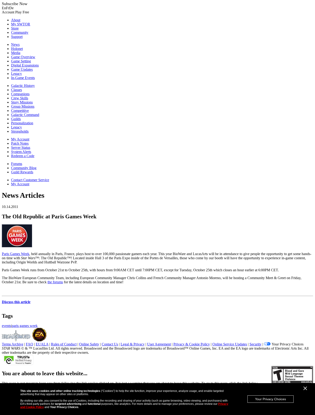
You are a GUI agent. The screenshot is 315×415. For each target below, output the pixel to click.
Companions (20, 94)
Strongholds (20, 131)
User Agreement (159, 344)
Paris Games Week (15, 254)
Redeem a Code (22, 156)
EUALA (42, 344)
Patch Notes (20, 143)
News (15, 44)
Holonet (17, 49)
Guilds (16, 119)
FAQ (29, 344)
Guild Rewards (22, 172)
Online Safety (89, 344)
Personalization (22, 123)
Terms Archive (12, 344)
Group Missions (22, 106)
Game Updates (22, 69)
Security (256, 344)
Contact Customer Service (30, 180)
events (6, 326)
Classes (16, 90)
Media (15, 53)
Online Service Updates (229, 344)
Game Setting (21, 61)
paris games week (25, 326)
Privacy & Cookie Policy (191, 344)
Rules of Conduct (64, 344)
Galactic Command (25, 115)
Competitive (20, 111)
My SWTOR (20, 24)
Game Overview (23, 57)
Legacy (16, 74)
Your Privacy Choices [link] (287, 344)
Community (19, 32)
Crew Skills (19, 98)
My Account (20, 139)
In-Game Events (23, 78)
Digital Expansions (25, 65)
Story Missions (22, 102)
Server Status (20, 148)
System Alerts (21, 152)
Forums (16, 164)
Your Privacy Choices (270, 399)
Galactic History (23, 86)
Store (15, 28)
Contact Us (110, 344)
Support (17, 37)
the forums (55, 282)
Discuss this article (16, 302)
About (15, 20)
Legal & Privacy (133, 344)
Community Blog (23, 168)
